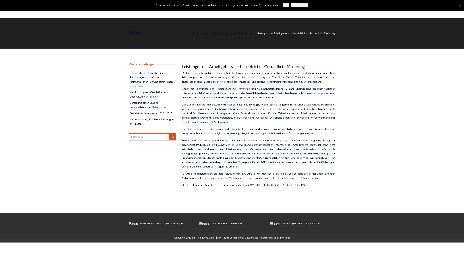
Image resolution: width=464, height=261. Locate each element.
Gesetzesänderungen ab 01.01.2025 (151, 113)
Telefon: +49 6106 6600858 (227, 223)
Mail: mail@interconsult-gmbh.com (300, 223)
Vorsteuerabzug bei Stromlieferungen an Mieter (152, 121)
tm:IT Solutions (282, 237)
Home (195, 33)
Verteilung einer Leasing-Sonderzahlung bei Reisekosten (148, 105)
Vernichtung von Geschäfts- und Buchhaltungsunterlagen (149, 94)
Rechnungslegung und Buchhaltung (232, 33)
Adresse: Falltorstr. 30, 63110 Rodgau (161, 223)
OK (286, 5)
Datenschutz (251, 237)
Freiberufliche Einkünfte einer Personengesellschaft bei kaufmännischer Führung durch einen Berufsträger (151, 79)
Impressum (266, 237)
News (205, 33)
